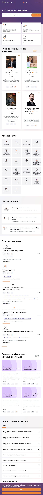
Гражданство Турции (8, 256)
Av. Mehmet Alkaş (11, 108)
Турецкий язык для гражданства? (13, 250)
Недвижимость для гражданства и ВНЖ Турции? (18, 331)
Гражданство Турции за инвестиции (21, 337)
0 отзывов (16, 72)
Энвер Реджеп (11, 70)
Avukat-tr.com (9, 2)
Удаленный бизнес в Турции (11, 289)
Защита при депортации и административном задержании (17, 318)
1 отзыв (36, 72)
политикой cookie (27, 485)
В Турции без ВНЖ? (9, 270)
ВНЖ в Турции (7, 276)
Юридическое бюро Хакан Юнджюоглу (32, 108)
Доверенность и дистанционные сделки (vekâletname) (16, 295)
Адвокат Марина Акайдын (32, 70)
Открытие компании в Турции (31, 298)
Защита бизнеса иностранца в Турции (12, 298)
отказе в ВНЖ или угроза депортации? (15, 312)
